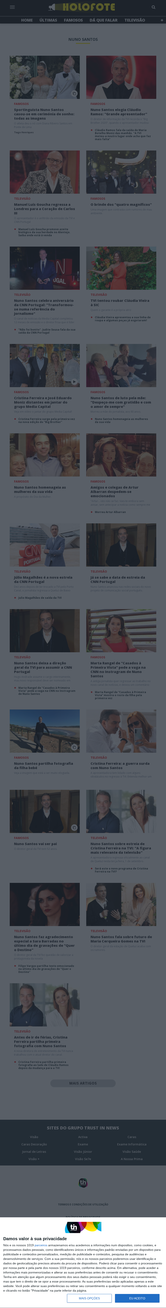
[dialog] (83, 1263)
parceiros (41, 1245)
